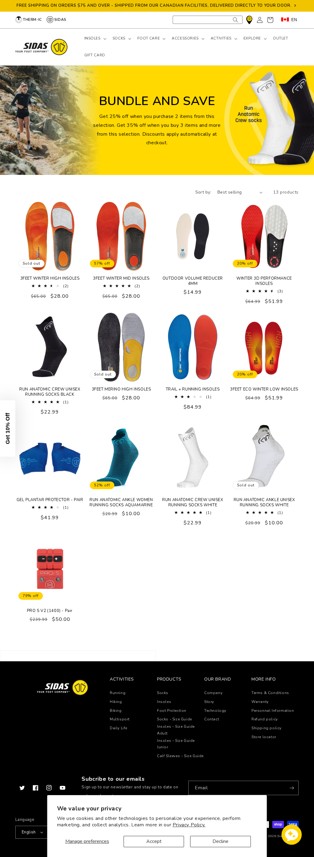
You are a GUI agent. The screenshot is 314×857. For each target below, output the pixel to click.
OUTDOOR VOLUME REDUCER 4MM (193, 281)
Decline (220, 841)
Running (117, 692)
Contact (211, 719)
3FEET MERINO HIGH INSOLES (121, 389)
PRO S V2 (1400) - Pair (50, 610)
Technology (215, 710)
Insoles (164, 701)
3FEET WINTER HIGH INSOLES (50, 278)
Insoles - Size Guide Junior (176, 744)
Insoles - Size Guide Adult (176, 730)
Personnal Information (272, 710)
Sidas (60, 19)
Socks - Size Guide (174, 719)
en (294, 19)
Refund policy (264, 719)
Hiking (116, 701)
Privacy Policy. (189, 824)
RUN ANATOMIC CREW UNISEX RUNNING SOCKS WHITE (192, 502)
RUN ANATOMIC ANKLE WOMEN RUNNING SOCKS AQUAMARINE (121, 502)
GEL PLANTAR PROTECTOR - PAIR (50, 500)
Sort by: (203, 192)
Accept (154, 841)
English (29, 832)
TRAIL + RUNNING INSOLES (193, 389)
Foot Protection (171, 710)
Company (213, 692)
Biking (116, 710)
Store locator (263, 736)
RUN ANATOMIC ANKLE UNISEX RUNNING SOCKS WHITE (264, 502)
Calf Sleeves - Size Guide (180, 755)
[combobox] (207, 20)
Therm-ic (32, 19)
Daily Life (118, 728)
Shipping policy (266, 728)
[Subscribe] (291, 788)
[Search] (235, 20)
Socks (162, 692)
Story (209, 701)
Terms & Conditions (270, 692)
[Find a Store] (249, 20)
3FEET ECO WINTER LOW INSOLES (264, 389)
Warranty (260, 701)
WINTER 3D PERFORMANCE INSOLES (264, 281)
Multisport (120, 719)
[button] (95, 38)
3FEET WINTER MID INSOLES (121, 278)
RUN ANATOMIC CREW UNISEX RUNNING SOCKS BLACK (49, 392)
